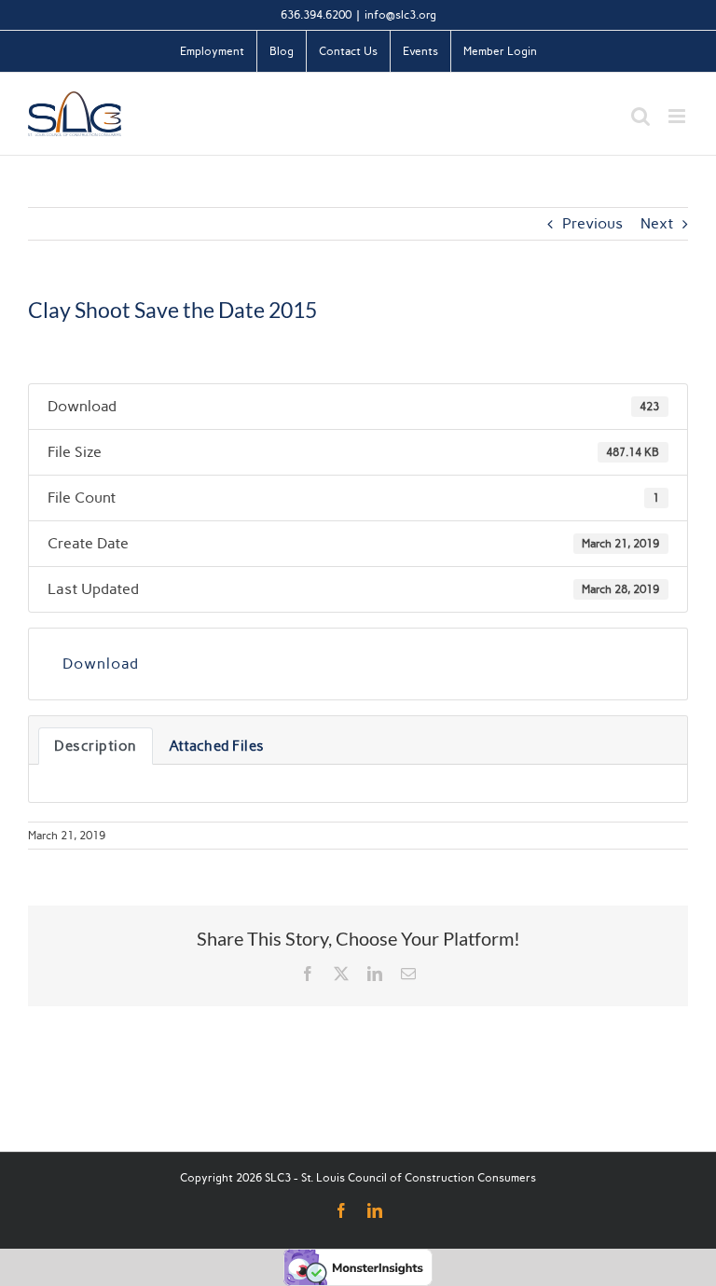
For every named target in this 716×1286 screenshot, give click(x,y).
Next (656, 223)
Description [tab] (95, 746)
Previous (592, 223)
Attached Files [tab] (217, 746)
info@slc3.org (400, 14)
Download (100, 663)
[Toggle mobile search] (640, 116)
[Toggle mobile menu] (678, 116)
